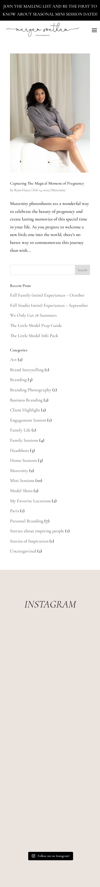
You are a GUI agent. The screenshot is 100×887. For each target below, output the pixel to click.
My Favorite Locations (30, 501)
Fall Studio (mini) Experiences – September (49, 305)
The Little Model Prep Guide (36, 325)
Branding (18, 379)
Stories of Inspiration (29, 541)
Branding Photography (30, 390)
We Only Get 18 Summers (33, 315)
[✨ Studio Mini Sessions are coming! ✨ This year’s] (50, 647)
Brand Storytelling (27, 369)
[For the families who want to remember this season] (50, 692)
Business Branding (26, 400)
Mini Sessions (22, 480)
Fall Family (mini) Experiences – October (47, 295)
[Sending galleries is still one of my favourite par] (50, 825)
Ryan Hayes (22, 190)
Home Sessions (23, 460)
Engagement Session (28, 420)
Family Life (20, 430)
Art (13, 359)
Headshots (19, 450)
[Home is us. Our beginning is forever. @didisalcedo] (50, 736)
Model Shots (21, 490)
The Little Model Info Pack (34, 335)
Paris (14, 511)
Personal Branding (26, 521)
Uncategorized (23, 551)
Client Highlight (25, 410)
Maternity (58, 190)
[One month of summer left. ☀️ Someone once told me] (50, 780)
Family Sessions (24, 440)
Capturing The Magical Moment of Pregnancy (47, 183)
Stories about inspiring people (37, 531)
